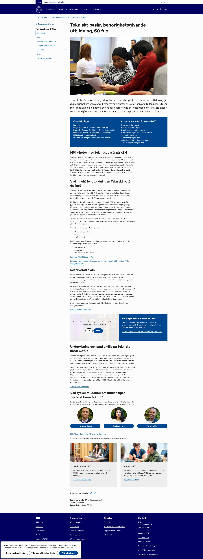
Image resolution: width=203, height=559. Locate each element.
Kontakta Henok (85, 426)
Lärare (39, 54)
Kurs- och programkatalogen (114, 526)
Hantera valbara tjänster (15, 553)
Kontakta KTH (143, 533)
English (164, 9)
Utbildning (45, 17)
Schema (107, 522)
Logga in (164, 2)
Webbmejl (108, 535)
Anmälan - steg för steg (82, 480)
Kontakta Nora (119, 426)
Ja (89, 331)
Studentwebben (50, 2)
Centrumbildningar (77, 531)
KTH (37, 17)
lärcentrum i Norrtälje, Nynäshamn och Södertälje (92, 133)
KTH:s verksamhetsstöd (78, 539)
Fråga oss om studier (44, 58)
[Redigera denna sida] (71, 507)
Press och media (144, 542)
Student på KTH (42, 539)
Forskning (39, 526)
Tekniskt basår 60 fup (78, 17)
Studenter (40, 50)
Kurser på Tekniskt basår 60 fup (82, 257)
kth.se (39, 2)
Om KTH (39, 535)
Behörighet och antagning (46, 41)
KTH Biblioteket (76, 522)
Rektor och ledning (77, 535)
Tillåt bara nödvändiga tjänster (44, 553)
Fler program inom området (101, 138)
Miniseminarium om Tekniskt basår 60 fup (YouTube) (142, 331)
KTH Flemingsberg (105, 130)
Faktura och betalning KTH (148, 546)
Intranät (61, 2)
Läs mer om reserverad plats (80, 310)
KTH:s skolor (74, 526)
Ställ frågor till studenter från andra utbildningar (88, 434)
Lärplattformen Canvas (112, 531)
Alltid (98, 331)
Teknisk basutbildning (59, 17)
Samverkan (40, 531)
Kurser (39, 37)
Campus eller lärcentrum (46, 46)
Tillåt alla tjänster (68, 553)
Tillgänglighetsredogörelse (148, 554)
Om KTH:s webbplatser (147, 550)
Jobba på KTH (143, 537)
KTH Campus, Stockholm (87, 130)
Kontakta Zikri (152, 426)
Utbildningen (42, 33)
